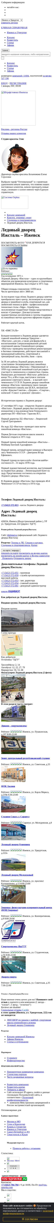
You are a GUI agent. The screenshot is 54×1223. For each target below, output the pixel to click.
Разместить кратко (16, 1087)
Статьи (10, 42)
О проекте (12, 1058)
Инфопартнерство (16, 1060)
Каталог (11, 37)
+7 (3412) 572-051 (9, 573)
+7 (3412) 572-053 (9, 580)
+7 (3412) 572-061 (9, 586)
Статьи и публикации (17, 1042)
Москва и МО (14, 1121)
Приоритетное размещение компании (25, 1072)
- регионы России (14, 129)
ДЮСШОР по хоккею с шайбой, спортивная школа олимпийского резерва (29, 1021)
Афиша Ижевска (15, 1039)
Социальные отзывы (15, 1010)
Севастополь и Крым (17, 1134)
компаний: (20, 76)
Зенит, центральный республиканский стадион (25, 758)
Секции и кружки (34, 542)
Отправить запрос (22, 558)
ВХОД (4, 83)
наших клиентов (13, 133)
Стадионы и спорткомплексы (21, 220)
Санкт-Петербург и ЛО (18, 1132)
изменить (9, 22)
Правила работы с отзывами (26, 1148)
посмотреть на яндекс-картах (33, 553)
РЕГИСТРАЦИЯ (18, 83)
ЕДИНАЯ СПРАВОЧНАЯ (14, 27)
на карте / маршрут (11, 550)
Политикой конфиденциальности (20, 1098)
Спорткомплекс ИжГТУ (13, 946)
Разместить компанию (18, 1084)
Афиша (10, 45)
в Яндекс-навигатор (40, 556)
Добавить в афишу (16, 1089)
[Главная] (7, 212)
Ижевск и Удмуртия (16, 32)
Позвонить (7, 558)
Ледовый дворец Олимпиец (15, 844)
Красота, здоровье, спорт (19, 217)
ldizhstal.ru (12, 535)
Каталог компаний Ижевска (20, 1036)
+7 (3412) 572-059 (9, 575)
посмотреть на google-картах (15, 556)
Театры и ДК (17, 542)
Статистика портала (17, 1074)
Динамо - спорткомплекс (14, 726)
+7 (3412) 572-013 (9, 505)
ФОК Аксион (8, 786)
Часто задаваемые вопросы (20, 1077)
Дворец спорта (8, 977)
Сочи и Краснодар (16, 1124)
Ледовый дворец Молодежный (17, 875)
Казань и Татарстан (16, 1127)
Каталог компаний (16, 215)
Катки (34, 545)
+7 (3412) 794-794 (9, 1185)
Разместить (12, 40)
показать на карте (9, 553)
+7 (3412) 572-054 (9, 583)
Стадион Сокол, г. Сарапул (15, 816)
